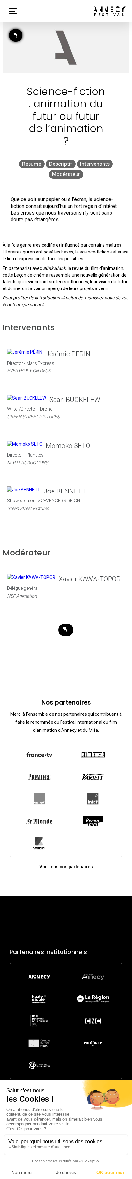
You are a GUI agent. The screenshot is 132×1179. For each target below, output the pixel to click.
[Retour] (15, 35)
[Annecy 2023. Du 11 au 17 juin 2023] (110, 11)
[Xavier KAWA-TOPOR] (31, 577)
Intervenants (95, 164)
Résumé (31, 164)
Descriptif (60, 164)
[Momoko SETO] (25, 444)
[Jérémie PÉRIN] (24, 352)
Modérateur (66, 174)
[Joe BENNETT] (23, 489)
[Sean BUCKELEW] (26, 398)
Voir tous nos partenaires (66, 866)
